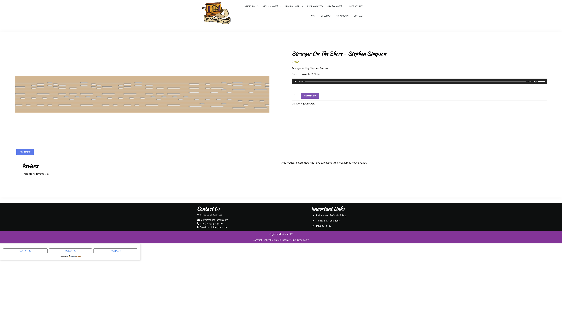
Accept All (115, 250)
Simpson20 (309, 103)
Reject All (70, 250)
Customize (25, 250)
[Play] (295, 81)
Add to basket (310, 96)
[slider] (542, 81)
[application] (419, 81)
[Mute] (535, 81)
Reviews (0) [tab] (25, 151)
